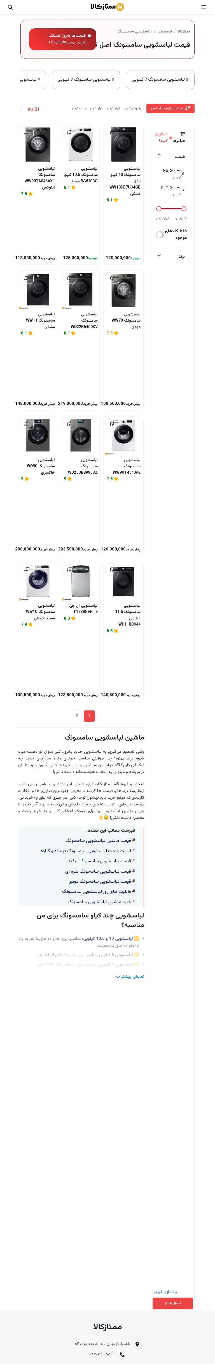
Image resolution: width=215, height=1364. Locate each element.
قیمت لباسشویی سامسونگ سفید (99, 861)
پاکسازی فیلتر (165, 1292)
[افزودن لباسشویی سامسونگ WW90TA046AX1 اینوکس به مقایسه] (27, 132)
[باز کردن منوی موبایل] (203, 7)
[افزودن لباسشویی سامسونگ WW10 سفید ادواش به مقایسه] (27, 569)
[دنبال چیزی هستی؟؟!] (10, 7)
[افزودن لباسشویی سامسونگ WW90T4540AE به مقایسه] (112, 423)
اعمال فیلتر (172, 1303)
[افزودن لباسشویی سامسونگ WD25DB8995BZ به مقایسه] (69, 423)
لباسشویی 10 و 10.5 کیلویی (108, 939)
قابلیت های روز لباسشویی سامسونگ (96, 891)
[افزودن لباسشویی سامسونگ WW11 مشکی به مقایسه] (27, 278)
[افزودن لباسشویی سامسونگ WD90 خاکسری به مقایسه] (27, 423)
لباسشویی (165, 31)
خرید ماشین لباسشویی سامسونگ (99, 902)
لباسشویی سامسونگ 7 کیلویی (158, 79)
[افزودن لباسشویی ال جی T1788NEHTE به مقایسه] (69, 569)
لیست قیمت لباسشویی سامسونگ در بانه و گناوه (86, 851)
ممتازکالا (184, 31)
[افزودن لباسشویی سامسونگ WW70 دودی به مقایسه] (112, 278)
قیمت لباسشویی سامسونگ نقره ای (98, 871)
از (182, 174)
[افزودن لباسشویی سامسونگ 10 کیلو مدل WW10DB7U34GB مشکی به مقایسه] (112, 132)
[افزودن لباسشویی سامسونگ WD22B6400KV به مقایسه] (69, 278)
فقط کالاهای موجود (176, 234)
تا (182, 190)
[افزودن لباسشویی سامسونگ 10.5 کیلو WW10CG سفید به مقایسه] (69, 132)
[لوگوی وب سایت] (107, 7)
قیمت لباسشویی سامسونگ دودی (100, 881)
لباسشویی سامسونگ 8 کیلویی (84, 79)
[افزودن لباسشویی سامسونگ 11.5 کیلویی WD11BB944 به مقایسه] (112, 569)
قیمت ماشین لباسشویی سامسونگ (98, 840)
